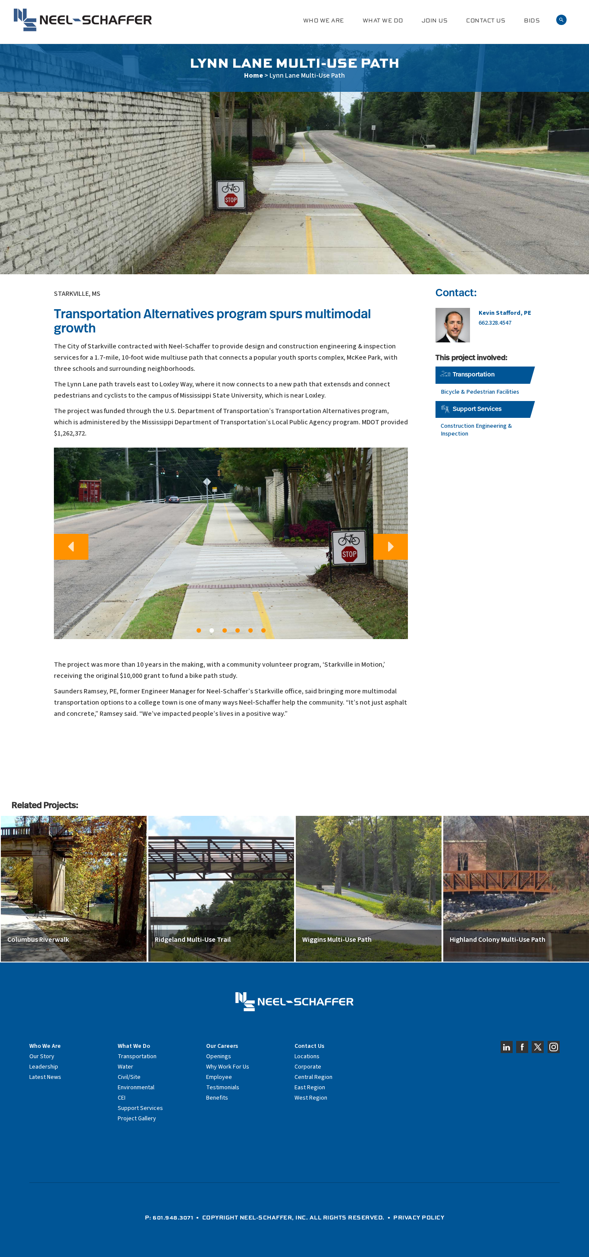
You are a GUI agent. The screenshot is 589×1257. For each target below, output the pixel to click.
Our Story (41, 1056)
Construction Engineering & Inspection (476, 429)
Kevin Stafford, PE (505, 312)
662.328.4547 (495, 322)
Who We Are (323, 20)
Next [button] (390, 547)
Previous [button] (71, 547)
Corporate (307, 1067)
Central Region (313, 1077)
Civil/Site (129, 1077)
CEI (121, 1098)
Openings (218, 1056)
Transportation (474, 375)
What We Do (383, 20)
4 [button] (237, 631)
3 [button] (224, 631)
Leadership (43, 1067)
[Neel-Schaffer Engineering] (83, 20)
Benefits (217, 1098)
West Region (310, 1098)
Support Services (477, 409)
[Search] (561, 20)
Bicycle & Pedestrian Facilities (480, 391)
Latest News (45, 1077)
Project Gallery (137, 1118)
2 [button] (211, 631)
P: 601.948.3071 (169, 1217)
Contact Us (485, 20)
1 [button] (198, 631)
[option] (231, 543)
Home (253, 75)
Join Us (435, 20)
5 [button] (250, 631)
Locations (307, 1056)
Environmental (136, 1087)
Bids (532, 20)
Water (125, 1067)
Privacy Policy (418, 1217)
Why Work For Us (227, 1067)
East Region (309, 1087)
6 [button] (263, 631)
